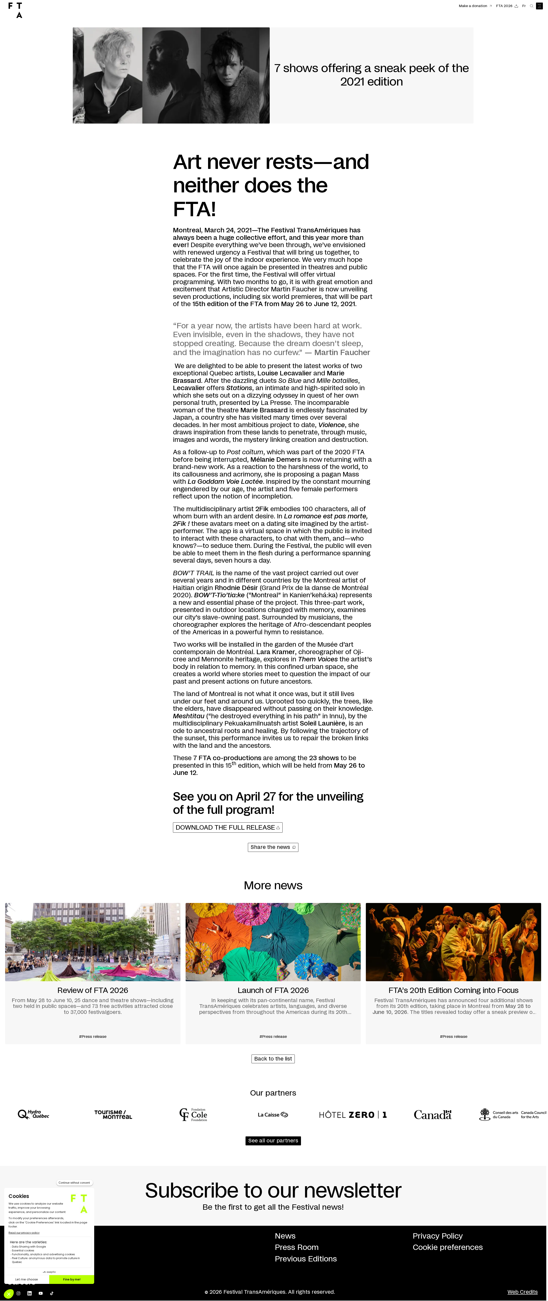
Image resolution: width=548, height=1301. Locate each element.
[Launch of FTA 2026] (273, 973)
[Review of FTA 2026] (92, 973)
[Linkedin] (29, 1293)
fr (524, 6)
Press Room (297, 1247)
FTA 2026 (504, 6)
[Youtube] (40, 1293)
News (285, 1236)
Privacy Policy (438, 1236)
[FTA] (15, 10)
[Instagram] (18, 1293)
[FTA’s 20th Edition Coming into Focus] (453, 973)
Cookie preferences (448, 1247)
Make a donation (473, 6)
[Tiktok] (51, 1293)
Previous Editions (306, 1259)
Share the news (270, 847)
